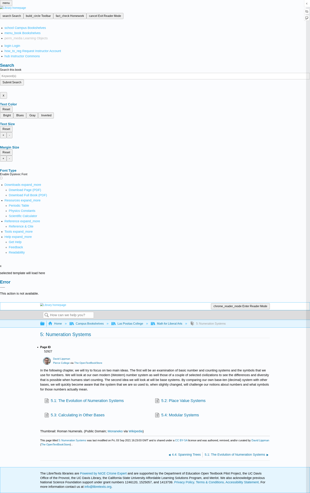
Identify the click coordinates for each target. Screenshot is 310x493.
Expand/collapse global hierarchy (44, 323)
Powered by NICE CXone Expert (104, 473)
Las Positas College (130, 323)
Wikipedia (136, 431)
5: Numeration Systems (72, 440)
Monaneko (115, 431)
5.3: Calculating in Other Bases (78, 415)
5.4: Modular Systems (180, 415)
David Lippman (61, 358)
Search (46, 315)
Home (58, 323)
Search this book (10, 69)
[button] (16, 247)
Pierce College (61, 363)
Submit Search (12, 82)
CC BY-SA (181, 440)
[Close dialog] (2, 287)
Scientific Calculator (23, 216)
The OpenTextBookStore (88, 363)
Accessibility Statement (242, 482)
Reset (6, 109)
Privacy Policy (184, 482)
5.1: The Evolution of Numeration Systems (87, 400)
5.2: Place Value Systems (183, 400)
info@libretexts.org (97, 487)
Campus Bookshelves (89, 323)
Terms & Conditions (210, 482)
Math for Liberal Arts (169, 323)
